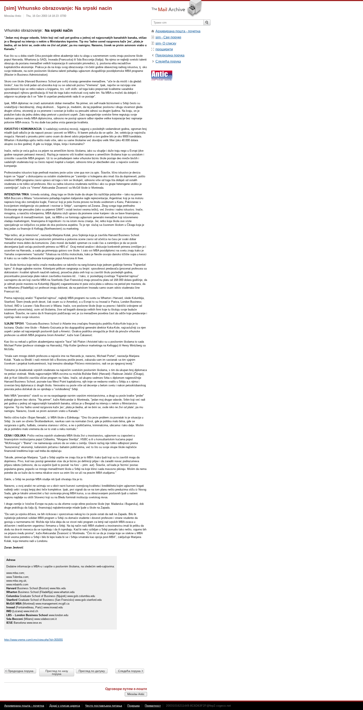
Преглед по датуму (92, 671)
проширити (164, 49)
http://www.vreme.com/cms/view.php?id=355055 (33, 639)
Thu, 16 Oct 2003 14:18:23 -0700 (46, 15)
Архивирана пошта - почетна (177, 31)
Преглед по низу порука (56, 672)
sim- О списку (165, 43)
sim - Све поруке (168, 37)
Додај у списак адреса (64, 705)
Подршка (133, 705)
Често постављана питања (103, 705)
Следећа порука (129, 671)
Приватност (153, 705)
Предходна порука (20, 671)
